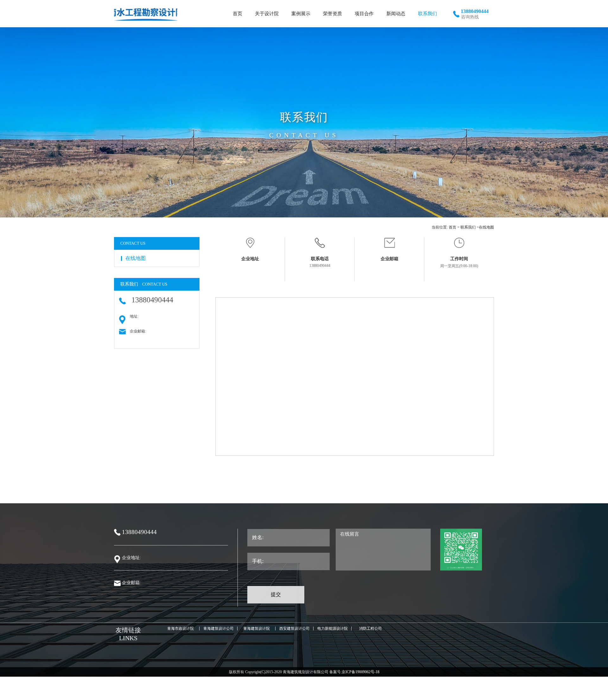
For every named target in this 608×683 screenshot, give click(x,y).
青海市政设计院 (180, 628)
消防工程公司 (370, 628)
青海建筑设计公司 (218, 628)
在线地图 (486, 227)
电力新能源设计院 (332, 628)
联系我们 (468, 227)
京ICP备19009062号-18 (360, 672)
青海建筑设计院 (256, 628)
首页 (452, 227)
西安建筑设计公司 (294, 628)
